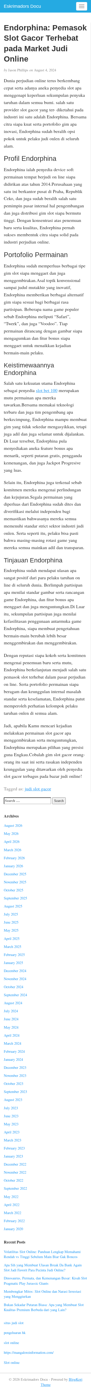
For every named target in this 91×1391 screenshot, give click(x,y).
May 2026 (11, 833)
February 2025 (14, 954)
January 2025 (13, 962)
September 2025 (15, 898)
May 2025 (11, 930)
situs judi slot (14, 1322)
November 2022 (15, 1172)
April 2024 (11, 1035)
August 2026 (13, 825)
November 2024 (15, 978)
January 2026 (13, 866)
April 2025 (11, 938)
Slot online (11, 1362)
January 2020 (13, 1228)
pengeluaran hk (15, 1332)
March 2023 (12, 1140)
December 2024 (15, 970)
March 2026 (12, 849)
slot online (11, 1342)
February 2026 (14, 857)
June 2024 (11, 1019)
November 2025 (15, 882)
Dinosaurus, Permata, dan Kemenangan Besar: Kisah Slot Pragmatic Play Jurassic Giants (45, 1281)
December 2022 (15, 1164)
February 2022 (14, 1220)
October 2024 (13, 986)
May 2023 (11, 1124)
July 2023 (11, 1108)
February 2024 (14, 1051)
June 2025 (11, 922)
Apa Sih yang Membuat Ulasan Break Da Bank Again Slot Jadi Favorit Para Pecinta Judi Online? (43, 1268)
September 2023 (15, 1091)
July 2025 (11, 914)
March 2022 (12, 1212)
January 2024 (13, 1059)
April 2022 (11, 1204)
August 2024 (13, 1002)
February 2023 (14, 1148)
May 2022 (11, 1196)
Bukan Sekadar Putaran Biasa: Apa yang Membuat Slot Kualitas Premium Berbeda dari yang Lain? (44, 1307)
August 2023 (13, 1099)
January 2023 (13, 1156)
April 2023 (11, 1132)
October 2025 (13, 890)
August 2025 (13, 906)
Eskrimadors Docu (22, 6)
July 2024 (11, 1011)
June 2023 (11, 1116)
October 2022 (13, 1180)
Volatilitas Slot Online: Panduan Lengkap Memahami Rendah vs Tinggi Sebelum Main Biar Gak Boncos (42, 1254)
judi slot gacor (38, 789)
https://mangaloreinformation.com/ (29, 1352)
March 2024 (12, 1043)
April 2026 (11, 841)
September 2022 (15, 1188)
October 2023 (13, 1083)
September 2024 (15, 994)
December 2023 (15, 1067)
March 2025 (12, 946)
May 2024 (11, 1027)
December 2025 (15, 874)
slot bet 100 (46, 390)
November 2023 (15, 1075)
